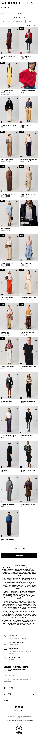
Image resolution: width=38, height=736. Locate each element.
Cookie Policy (12, 716)
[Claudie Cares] (19, 729)
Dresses (32, 22)
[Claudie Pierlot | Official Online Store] (11, 2)
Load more (19, 555)
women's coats (13, 601)
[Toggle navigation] (35, 3)
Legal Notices (20, 718)
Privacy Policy (26, 715)
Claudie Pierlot (5, 13)
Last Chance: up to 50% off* (13, 22)
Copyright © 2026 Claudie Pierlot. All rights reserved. (19, 720)
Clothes (14, 13)
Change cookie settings (24, 716)
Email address (8, 676)
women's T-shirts (29, 601)
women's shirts (18, 603)
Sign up (33, 675)
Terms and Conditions (14, 715)
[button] (28, 3)
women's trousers (28, 603)
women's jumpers (16, 604)
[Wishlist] (17, 29)
